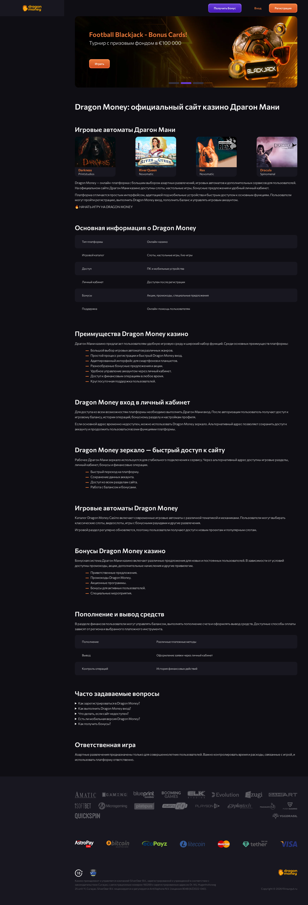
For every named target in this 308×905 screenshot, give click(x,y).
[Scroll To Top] (302, 894)
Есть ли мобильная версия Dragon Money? (109, 719)
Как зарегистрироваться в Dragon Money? (109, 703)
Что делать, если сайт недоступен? (103, 714)
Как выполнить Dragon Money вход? (104, 708)
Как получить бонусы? (94, 724)
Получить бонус (225, 8)
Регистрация (283, 8)
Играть (99, 63)
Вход (257, 8)
